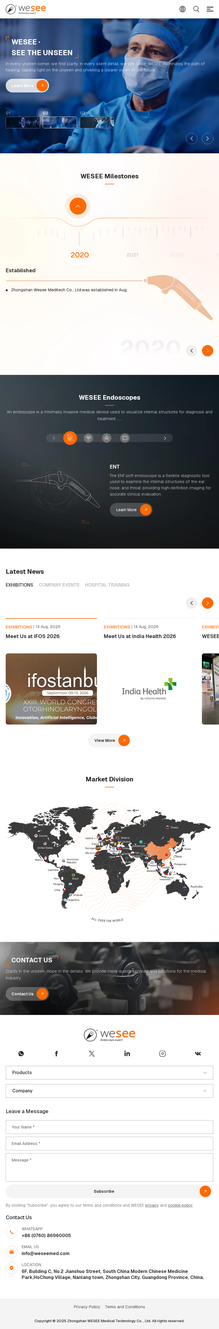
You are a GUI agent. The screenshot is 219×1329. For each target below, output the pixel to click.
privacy (152, 1205)
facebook (56, 1054)
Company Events (59, 585)
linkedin (127, 1054)
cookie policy (180, 1205)
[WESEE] (26, 9)
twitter (92, 1054)
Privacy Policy (87, 1306)
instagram (162, 1054)
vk (198, 1054)
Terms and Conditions (125, 1306)
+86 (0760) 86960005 (46, 1236)
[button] (191, 138)
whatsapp (21, 1054)
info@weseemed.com (46, 1253)
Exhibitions (19, 585)
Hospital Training (107, 585)
